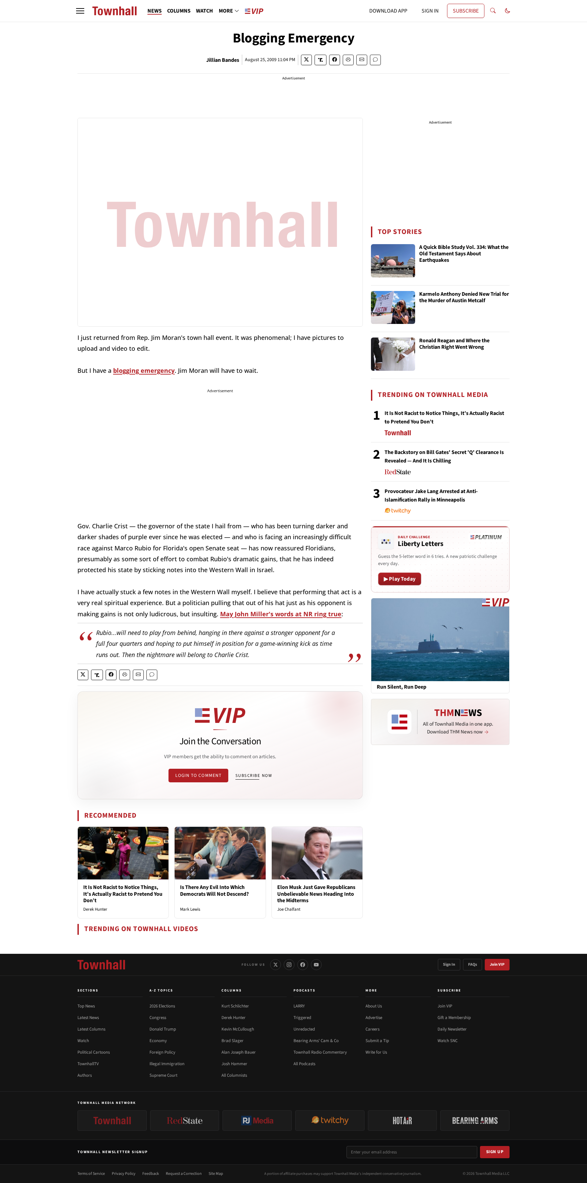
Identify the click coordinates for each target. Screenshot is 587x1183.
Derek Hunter (95, 909)
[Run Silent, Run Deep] (440, 639)
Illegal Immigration (166, 1064)
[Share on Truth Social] (320, 60)
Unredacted (304, 1029)
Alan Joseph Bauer (238, 1052)
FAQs (472, 964)
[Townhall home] (101, 964)
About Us (374, 1006)
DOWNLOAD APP (388, 11)
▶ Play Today (399, 579)
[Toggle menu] (80, 11)
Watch (83, 1041)
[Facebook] (302, 964)
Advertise (374, 1018)
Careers (372, 1029)
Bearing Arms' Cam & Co (316, 1041)
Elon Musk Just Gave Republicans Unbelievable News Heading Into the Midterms (316, 894)
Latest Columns (91, 1029)
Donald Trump (162, 1029)
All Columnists (234, 1075)
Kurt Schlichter (235, 1006)
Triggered (302, 1018)
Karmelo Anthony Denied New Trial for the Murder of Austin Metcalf (464, 297)
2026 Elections (162, 1006)
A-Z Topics (161, 990)
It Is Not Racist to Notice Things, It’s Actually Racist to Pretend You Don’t (122, 894)
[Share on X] (306, 60)
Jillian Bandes (222, 60)
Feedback (150, 1174)
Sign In (449, 964)
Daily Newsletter (452, 1029)
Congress (157, 1018)
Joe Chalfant (288, 909)
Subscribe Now (253, 775)
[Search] (493, 11)
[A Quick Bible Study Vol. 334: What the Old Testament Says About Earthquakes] (393, 260)
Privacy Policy (124, 1174)
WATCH (204, 11)
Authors (84, 1075)
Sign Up (495, 1152)
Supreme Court (163, 1075)
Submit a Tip (377, 1041)
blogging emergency (144, 370)
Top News (86, 1006)
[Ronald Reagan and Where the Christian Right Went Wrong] (393, 354)
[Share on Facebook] (334, 60)
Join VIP (497, 964)
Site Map (216, 1174)
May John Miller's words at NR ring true (280, 614)
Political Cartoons (93, 1052)
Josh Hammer (234, 1064)
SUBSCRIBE (466, 11)
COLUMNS (179, 11)
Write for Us (376, 1052)
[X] (275, 964)
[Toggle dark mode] (507, 11)
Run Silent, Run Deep (401, 687)
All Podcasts (304, 1064)
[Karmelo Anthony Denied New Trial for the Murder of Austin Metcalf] (393, 307)
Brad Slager (232, 1041)
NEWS (154, 11)
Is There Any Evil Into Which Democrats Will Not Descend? (214, 890)
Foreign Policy (162, 1052)
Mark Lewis (190, 909)
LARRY (299, 1006)
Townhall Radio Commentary (320, 1052)
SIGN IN (430, 11)
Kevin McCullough (237, 1029)
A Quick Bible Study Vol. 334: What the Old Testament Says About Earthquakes (464, 254)
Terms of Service (91, 1174)
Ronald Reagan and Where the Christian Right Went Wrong (454, 344)
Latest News (88, 1018)
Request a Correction (184, 1174)
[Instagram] (289, 964)
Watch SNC (448, 1041)
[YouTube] (316, 964)
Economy (158, 1041)
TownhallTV (88, 1064)
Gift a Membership (454, 1018)
